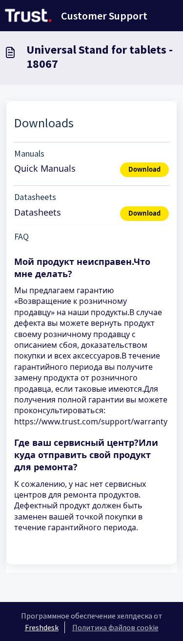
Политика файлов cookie (115, 627)
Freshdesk (42, 627)
